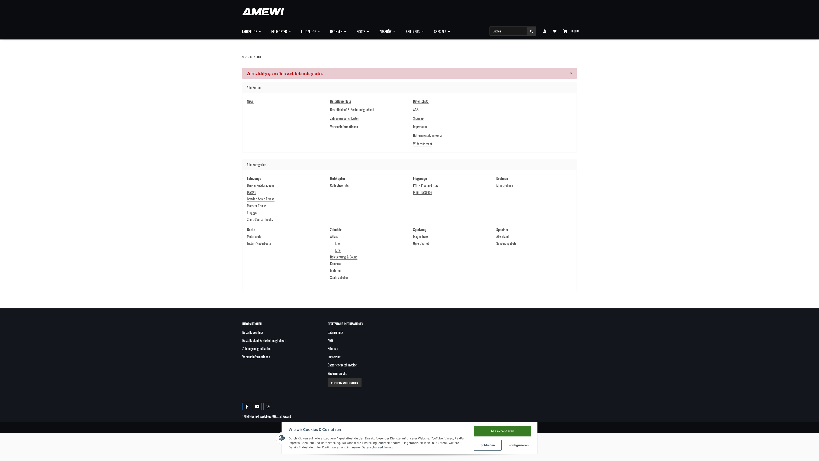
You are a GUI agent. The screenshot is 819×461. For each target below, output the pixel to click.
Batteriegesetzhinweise (427, 135)
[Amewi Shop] (263, 11)
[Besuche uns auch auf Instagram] (267, 406)
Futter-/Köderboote (259, 243)
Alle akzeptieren (502, 431)
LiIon (338, 243)
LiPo (338, 250)
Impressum (420, 126)
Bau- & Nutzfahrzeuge (260, 185)
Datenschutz (420, 101)
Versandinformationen (344, 126)
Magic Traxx (420, 236)
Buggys (251, 192)
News (250, 101)
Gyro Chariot (421, 243)
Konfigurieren (519, 445)
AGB (415, 109)
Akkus (334, 236)
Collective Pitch (340, 185)
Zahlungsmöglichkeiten (344, 118)
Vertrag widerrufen (344, 383)
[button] (545, 31)
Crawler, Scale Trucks (260, 198)
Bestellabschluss (340, 101)
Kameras (335, 263)
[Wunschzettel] (555, 31)
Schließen (488, 445)
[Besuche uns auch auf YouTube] (257, 406)
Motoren (335, 270)
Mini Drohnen (504, 185)
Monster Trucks (256, 205)
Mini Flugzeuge (422, 192)
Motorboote (254, 236)
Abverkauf (502, 236)
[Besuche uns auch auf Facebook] (246, 406)
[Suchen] (531, 31)
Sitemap (418, 118)
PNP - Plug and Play (425, 185)
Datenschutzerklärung (377, 447)
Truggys (252, 212)
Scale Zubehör (339, 277)
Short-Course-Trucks (260, 219)
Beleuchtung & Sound (343, 257)
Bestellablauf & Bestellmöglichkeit (352, 109)
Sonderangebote (506, 243)
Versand (287, 416)
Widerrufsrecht (422, 143)
